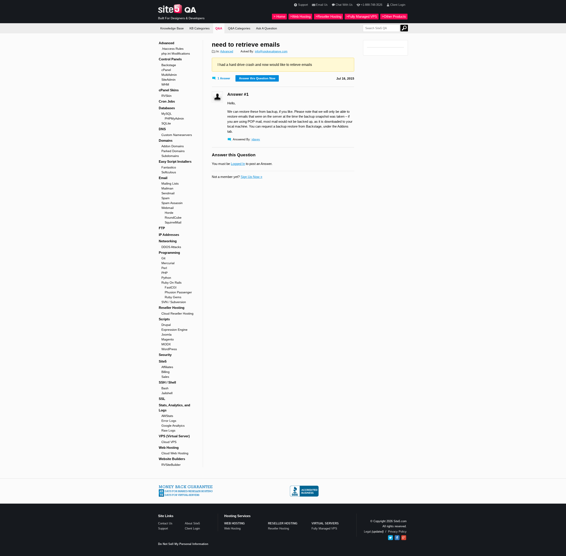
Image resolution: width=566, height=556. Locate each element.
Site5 (162, 361)
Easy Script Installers (175, 161)
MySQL (166, 113)
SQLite (166, 123)
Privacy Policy (397, 531)
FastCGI (170, 287)
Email (163, 178)
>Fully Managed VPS (361, 16)
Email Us (322, 4)
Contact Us (165, 523)
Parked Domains (173, 151)
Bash (164, 388)
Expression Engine (174, 329)
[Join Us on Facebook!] (397, 537)
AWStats (167, 416)
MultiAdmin (169, 74)
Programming (169, 252)
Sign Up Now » (251, 177)
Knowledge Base (172, 28)
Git (163, 258)
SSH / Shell (167, 382)
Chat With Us (344, 4)
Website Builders (172, 459)
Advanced (166, 43)
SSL (162, 399)
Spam (165, 198)
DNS (162, 129)
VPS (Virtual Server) (174, 436)
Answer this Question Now (257, 78)
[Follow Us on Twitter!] (390, 537)
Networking (168, 241)
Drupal (166, 325)
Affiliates (167, 367)
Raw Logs (168, 430)
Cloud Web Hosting (174, 453)
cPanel (166, 70)
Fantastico (168, 167)
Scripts (164, 319)
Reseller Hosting (171, 308)
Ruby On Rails (171, 282)
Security (165, 355)
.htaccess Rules (172, 48)
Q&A (218, 28)
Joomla (166, 334)
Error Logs (168, 420)
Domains (165, 140)
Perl (164, 268)
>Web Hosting (300, 16)
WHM (165, 84)
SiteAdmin (168, 79)
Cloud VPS (168, 442)
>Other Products (394, 16)
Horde (169, 212)
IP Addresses (169, 235)
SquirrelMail (173, 222)
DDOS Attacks (171, 247)
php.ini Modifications (175, 53)
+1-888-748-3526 (371, 4)
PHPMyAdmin (174, 118)
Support (303, 4)
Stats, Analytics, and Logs (174, 407)
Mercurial (167, 263)
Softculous (168, 172)
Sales (165, 376)
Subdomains (170, 156)
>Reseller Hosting (328, 16)
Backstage (168, 65)
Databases (167, 108)
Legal (367, 531)
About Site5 (192, 523)
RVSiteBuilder (171, 464)
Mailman (167, 188)
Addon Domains (172, 146)
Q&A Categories (239, 28)
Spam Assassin (172, 203)
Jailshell (166, 393)
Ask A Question (266, 28)
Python (166, 277)
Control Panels (170, 59)
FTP (162, 228)
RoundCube (173, 217)
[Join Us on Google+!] (403, 537)
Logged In (238, 164)
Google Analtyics (173, 425)
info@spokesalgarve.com (271, 51)
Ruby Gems (173, 297)
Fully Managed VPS (324, 528)
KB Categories (199, 28)
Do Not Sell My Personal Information (183, 544)
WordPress (169, 349)
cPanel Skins (169, 90)
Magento (167, 339)
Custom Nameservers (176, 135)
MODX (166, 344)
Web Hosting (169, 447)
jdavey (256, 139)
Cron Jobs (167, 101)
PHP (164, 273)
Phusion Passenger (178, 292)
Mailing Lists (170, 183)
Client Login (397, 4)
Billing (165, 372)
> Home (279, 16)
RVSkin (166, 95)
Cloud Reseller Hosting (177, 313)
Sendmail (167, 193)
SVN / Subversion (173, 302)
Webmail (167, 208)
